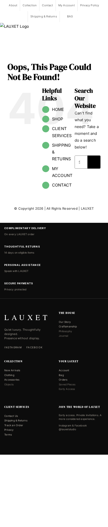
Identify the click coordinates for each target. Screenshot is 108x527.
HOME (58, 109)
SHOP (57, 118)
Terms (8, 434)
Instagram (13, 347)
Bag (61, 375)
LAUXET (87, 208)
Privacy (9, 429)
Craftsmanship (68, 326)
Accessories (11, 379)
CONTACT (62, 185)
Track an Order (13, 425)
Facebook (34, 347)
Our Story (65, 321)
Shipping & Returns (15, 420)
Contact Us (11, 415)
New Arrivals (12, 370)
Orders (63, 379)
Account (64, 370)
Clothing (9, 375)
